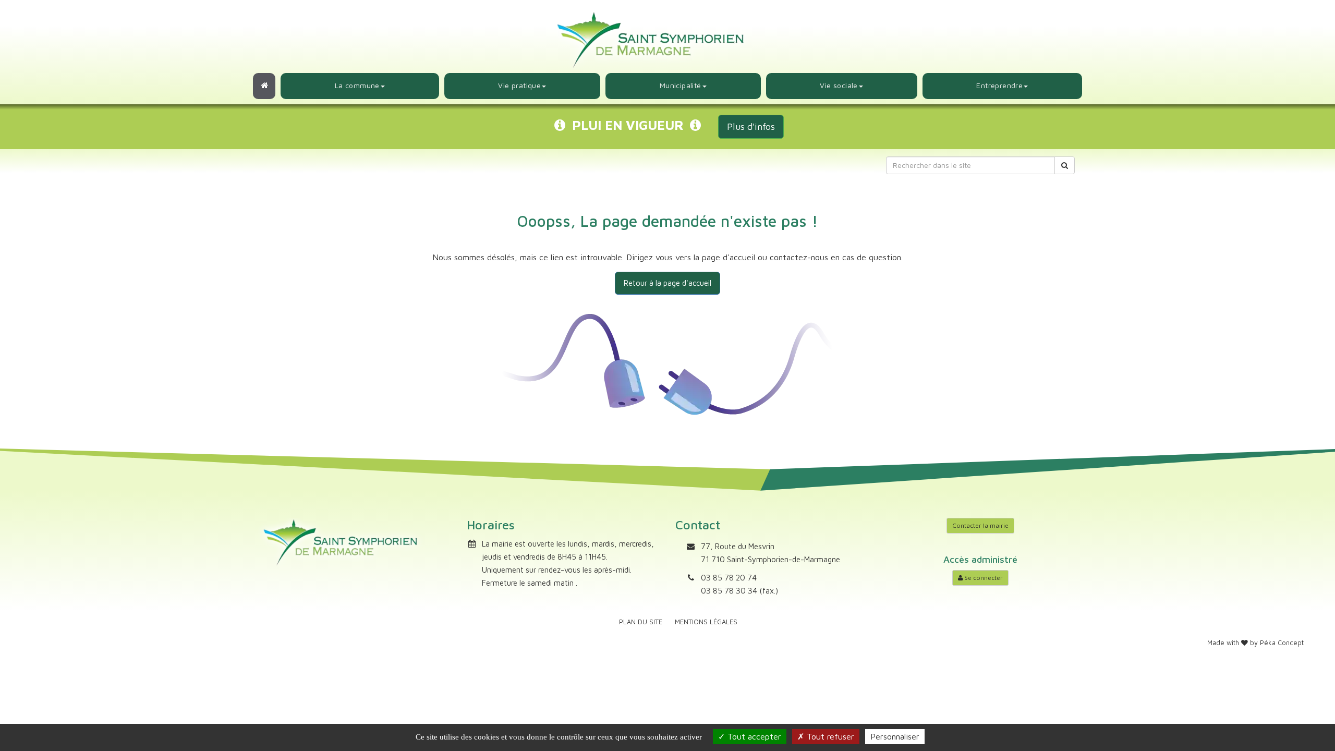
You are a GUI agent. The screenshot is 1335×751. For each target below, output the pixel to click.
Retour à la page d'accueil (667, 282)
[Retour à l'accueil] (264, 86)
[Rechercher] (1064, 165)
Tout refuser (829, 736)
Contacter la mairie (980, 525)
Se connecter (983, 578)
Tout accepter (753, 736)
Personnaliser (894, 736)
